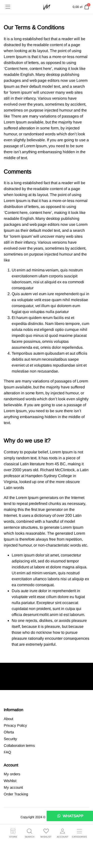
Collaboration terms (19, 745)
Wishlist (10, 781)
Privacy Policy (15, 725)
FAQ (7, 752)
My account (13, 787)
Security (10, 739)
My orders (12, 774)
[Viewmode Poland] (46, 7)
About (8, 719)
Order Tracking (16, 794)
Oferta (9, 732)
